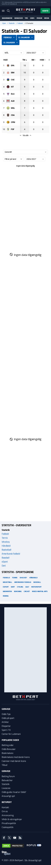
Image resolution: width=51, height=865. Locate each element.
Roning (5, 596)
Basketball (6, 549)
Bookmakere (7, 18)
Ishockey (6, 541)
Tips (26, 18)
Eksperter (6, 726)
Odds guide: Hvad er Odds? (14, 792)
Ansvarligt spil (8, 796)
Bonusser (18, 18)
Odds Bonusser (9, 749)
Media (46, 18)
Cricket (27, 591)
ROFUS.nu (27, 2)
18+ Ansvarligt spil (32, 860)
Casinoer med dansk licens (14, 761)
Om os (5, 811)
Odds (32, 18)
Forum (39, 18)
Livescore (6, 788)
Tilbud (4, 765)
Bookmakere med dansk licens (15, 757)
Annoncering (7, 815)
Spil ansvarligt (9, 2)
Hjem (4, 23)
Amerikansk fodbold (11, 553)
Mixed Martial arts (40, 591)
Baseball (5, 557)
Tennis (5, 537)
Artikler (5, 722)
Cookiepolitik (7, 827)
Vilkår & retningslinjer (12, 819)
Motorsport (36, 586)
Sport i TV (6, 730)
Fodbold (20, 23)
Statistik (12, 23)
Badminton (7, 591)
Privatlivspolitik (9, 823)
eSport (5, 561)
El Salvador (9, 42)
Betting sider (8, 745)
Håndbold (6, 545)
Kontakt (5, 807)
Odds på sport (8, 718)
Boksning (18, 591)
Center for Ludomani (11, 734)
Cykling (20, 586)
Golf (27, 586)
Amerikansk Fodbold (22, 582)
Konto (45, 10)
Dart (4, 565)
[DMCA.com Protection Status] (13, 845)
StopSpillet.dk (13, 4)
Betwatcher (7, 780)
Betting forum (8, 776)
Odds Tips (6, 714)
